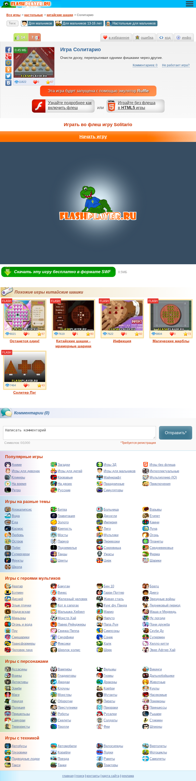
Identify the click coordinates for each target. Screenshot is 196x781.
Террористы (21, 727)
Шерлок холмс (69, 650)
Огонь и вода (22, 624)
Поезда (63, 759)
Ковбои (109, 688)
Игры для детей (70, 471)
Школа (17, 567)
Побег (16, 548)
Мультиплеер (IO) (163, 477)
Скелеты (64, 720)
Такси (16, 765)
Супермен (157, 637)
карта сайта (110, 776)
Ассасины (19, 669)
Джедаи (64, 682)
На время (19, 484)
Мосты (63, 535)
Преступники (67, 707)
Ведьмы (110, 669)
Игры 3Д (110, 465)
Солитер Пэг (24, 392)
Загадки (64, 465)
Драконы (110, 682)
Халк (107, 643)
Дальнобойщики (162, 676)
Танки (62, 765)
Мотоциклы (158, 752)
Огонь (154, 535)
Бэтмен (17, 592)
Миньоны (19, 618)
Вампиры (65, 669)
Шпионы (156, 727)
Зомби (16, 688)
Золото (63, 522)
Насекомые (158, 695)
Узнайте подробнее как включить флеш (70, 105)
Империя (110, 522)
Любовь (18, 535)
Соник (108, 637)
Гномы (108, 676)
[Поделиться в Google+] (8, 56)
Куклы (154, 688)
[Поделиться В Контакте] (8, 83)
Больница (111, 509)
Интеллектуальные (164, 471)
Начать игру (93, 136)
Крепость (65, 529)
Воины (17, 676)
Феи (107, 727)
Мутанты (110, 695)
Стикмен (156, 720)
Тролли (63, 727)
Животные (157, 682)
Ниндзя (17, 701)
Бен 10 (109, 586)
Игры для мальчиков (120, 471)
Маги (15, 695)
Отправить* (176, 433)
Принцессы (158, 707)
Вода (16, 516)
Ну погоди (157, 618)
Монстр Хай (67, 618)
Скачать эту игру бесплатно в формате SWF (62, 272)
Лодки (108, 752)
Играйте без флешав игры (136, 105)
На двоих (65, 484)
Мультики (111, 535)
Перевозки (112, 541)
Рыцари (155, 714)
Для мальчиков (40, 23)
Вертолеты (158, 746)
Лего (107, 529)
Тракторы (111, 765)
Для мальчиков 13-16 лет (82, 23)
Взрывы (156, 509)
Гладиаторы (67, 676)
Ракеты (109, 759)
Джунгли (110, 516)
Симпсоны (111, 631)
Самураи (18, 720)
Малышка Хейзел (71, 612)
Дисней (17, 599)
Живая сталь (114, 599)
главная (68, 776)
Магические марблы (171, 341)
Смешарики (20, 637)
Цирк (107, 560)
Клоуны (63, 688)
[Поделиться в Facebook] (8, 50)
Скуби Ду (157, 631)
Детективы (20, 682)
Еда (15, 522)
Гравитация (66, 516)
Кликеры (18, 477)
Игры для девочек (26, 471)
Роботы (63, 714)
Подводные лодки (26, 759)
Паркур (63, 541)
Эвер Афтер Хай (162, 650)
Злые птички (21, 605)
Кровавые (65, 477)
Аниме (17, 465)
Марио (109, 612)
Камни (154, 522)
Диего (154, 592)
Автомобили (67, 746)
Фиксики (64, 643)
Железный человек (72, 599)
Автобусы (19, 746)
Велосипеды (113, 746)
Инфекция (122, 341)
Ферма (155, 554)
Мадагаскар (21, 612)
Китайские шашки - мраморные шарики (73, 343)
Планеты (156, 541)
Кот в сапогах (68, 605)
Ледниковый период (165, 605)
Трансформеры (23, 643)
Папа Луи (111, 624)
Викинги (156, 669)
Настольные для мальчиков (134, 23)
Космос (17, 529)
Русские (64, 490)
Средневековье (161, 548)
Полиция (18, 707)
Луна (153, 529)
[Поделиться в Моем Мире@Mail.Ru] (8, 63)
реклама (128, 776)
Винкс (62, 592)
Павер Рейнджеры (72, 624)
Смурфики (66, 637)
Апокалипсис (22, 509)
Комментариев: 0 (145, 65)
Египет (155, 516)
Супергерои (21, 554)
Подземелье (67, 548)
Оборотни (65, 701)
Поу (15, 631)
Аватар (17, 586)
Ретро (16, 490)
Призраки (111, 707)
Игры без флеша (162, 465)
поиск (80, 776)
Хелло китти (159, 643)
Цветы (63, 560)
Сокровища (112, 548)
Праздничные (114, 484)
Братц (154, 586)
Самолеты (157, 759)
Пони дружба (160, 624)
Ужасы (109, 554)
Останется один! (25, 341)
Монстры (64, 695)
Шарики (155, 560)
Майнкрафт (112, 477)
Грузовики (19, 752)
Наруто (109, 618)
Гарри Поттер (114, 592)
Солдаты (110, 720)
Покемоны (157, 701)
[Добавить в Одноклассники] (8, 70)
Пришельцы (21, 714)
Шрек (108, 650)
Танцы (62, 554)
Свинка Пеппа (68, 631)
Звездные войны (162, 599)
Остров (17, 541)
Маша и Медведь (163, 612)
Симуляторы (113, 490)
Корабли (64, 752)
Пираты (109, 701)
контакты (93, 776)
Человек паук (22, 650)
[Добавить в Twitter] (8, 76)
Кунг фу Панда (115, 605)
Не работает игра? (176, 65)
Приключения (160, 484)
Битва (62, 509)
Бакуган (64, 586)
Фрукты (17, 560)
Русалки (110, 714)
